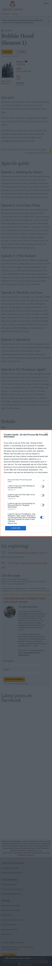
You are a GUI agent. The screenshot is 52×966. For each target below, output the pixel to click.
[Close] (47, 434)
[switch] (42, 486)
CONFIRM (15, 528)
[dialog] (26, 483)
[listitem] (26, 480)
